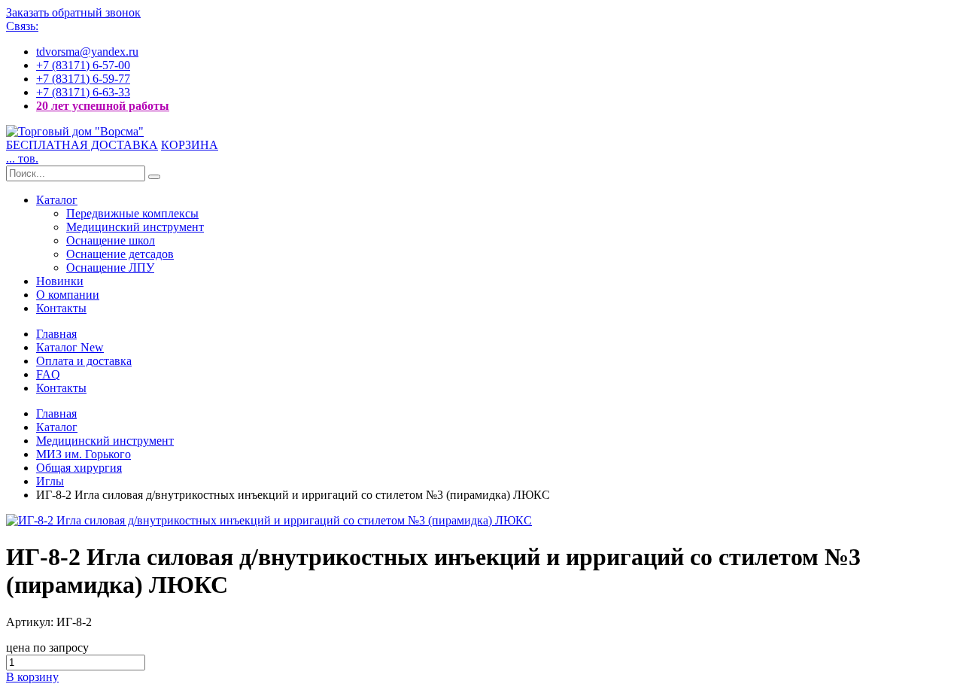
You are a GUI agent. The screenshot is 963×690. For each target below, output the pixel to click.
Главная (56, 333)
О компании (67, 294)
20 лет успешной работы (102, 105)
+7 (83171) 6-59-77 (83, 78)
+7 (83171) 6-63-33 (83, 92)
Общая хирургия (79, 467)
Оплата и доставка (84, 360)
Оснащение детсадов (120, 254)
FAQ (48, 374)
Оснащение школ (110, 240)
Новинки (60, 281)
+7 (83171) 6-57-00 (83, 65)
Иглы (50, 481)
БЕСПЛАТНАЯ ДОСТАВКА (82, 144)
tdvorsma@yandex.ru (87, 51)
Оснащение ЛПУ (110, 267)
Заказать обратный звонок (73, 12)
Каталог (56, 199)
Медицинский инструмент (135, 226)
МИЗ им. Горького (83, 454)
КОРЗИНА (189, 144)
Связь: (22, 26)
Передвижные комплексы (132, 213)
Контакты (61, 308)
